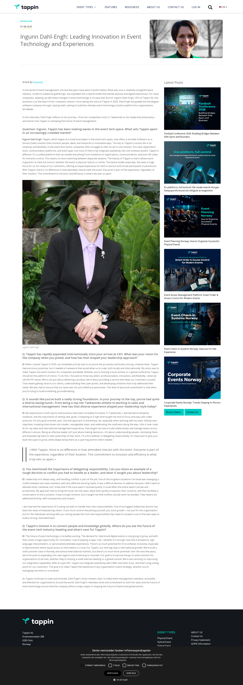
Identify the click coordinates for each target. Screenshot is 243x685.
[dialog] (121, 665)
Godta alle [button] (112, 673)
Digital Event (164, 645)
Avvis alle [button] (131, 673)
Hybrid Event (164, 641)
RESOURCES (132, 7)
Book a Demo (173, 412)
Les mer (130, 660)
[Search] (210, 7)
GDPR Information (201, 643)
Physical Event (164, 638)
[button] (121, 680)
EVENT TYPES (85, 7)
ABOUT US (153, 7)
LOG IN (196, 7)
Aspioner (38, 82)
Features (111, 7)
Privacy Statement (200, 640)
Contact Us (176, 7)
